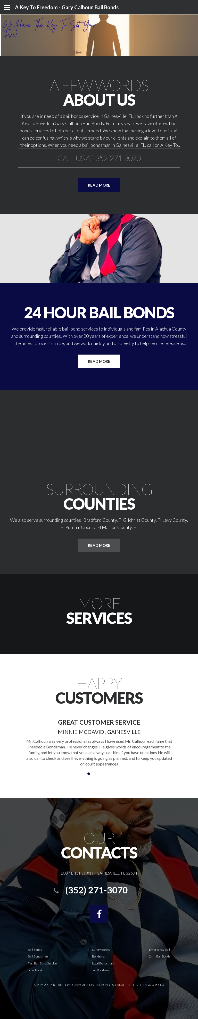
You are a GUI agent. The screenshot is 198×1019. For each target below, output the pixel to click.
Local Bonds (35, 970)
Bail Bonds (35, 950)
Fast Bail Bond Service (42, 963)
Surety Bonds (101, 950)
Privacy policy (153, 984)
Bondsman (99, 956)
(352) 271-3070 (96, 889)
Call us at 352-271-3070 (98, 158)
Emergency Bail (159, 950)
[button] (83, 773)
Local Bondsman (103, 963)
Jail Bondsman (101, 970)
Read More (99, 361)
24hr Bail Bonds (159, 956)
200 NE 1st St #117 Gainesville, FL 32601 (99, 873)
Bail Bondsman (38, 956)
